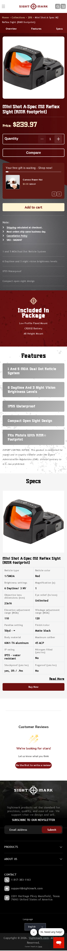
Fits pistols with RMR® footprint (27, 437)
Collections (18, 17)
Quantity (11, 138)
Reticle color (42, 570)
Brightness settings (15, 582)
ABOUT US (10, 859)
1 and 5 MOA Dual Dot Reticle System (24, 251)
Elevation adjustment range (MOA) (17, 611)
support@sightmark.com (27, 888)
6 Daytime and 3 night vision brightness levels (30, 261)
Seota (40, 946)
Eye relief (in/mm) (46, 595)
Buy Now (33, 687)
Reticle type (11, 570)
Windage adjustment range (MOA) (47, 611)
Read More (56, 678)
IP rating (9, 649)
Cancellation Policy (17, 235)
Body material (12, 637)
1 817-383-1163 (21, 879)
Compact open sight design (19, 281)
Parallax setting (13, 625)
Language (28, 919)
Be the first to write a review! (33, 765)
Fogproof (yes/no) (46, 665)
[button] (57, 6)
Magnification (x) (45, 582)
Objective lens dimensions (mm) (14, 596)
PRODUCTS (11, 847)
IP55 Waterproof (12, 271)
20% (30, 17)
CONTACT (10, 874)
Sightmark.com (39, 938)
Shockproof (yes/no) (16, 665)
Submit (51, 829)
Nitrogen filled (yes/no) (44, 651)
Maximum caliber (45, 637)
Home (5, 17)
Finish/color (42, 625)
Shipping (11, 227)
